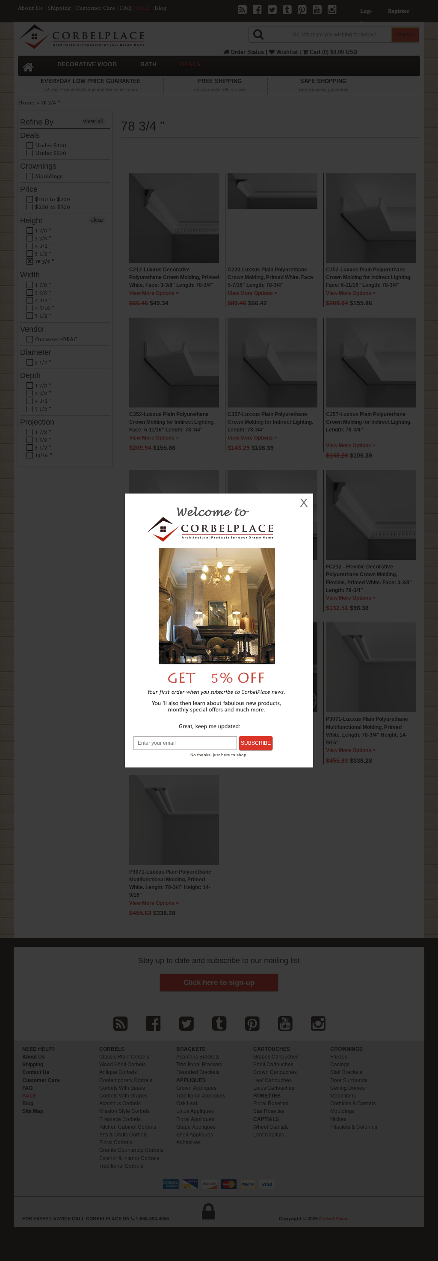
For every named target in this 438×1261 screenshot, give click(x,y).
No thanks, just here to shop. (219, 754)
